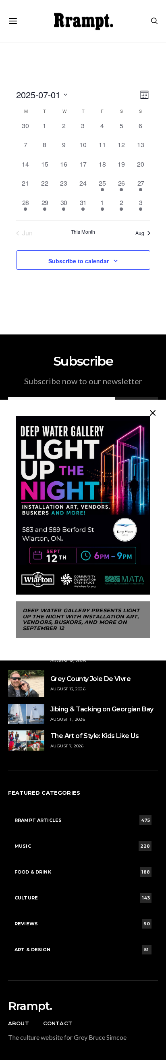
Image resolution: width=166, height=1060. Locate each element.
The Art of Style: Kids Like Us (94, 736)
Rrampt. (30, 1005)
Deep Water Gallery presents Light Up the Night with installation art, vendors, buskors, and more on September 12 (81, 619)
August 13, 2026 (67, 689)
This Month (83, 232)
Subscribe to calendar (78, 261)
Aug (139, 232)
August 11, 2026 (67, 719)
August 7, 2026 (67, 746)
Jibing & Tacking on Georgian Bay (102, 709)
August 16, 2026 (68, 660)
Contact (57, 1023)
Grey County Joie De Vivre (90, 679)
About (18, 1023)
